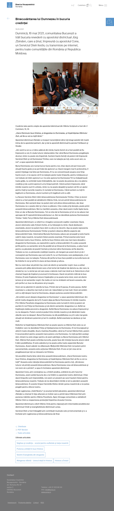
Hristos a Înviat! (61, 460)
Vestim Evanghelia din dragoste (30, 455)
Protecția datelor (24, 503)
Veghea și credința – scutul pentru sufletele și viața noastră (42, 443)
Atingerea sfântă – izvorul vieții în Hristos (34, 460)
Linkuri (36, 503)
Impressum (12, 503)
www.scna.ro (46, 492)
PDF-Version (22, 430)
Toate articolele (23, 433)
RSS (42, 503)
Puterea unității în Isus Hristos (30, 449)
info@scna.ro (50, 490)
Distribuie (21, 426)
